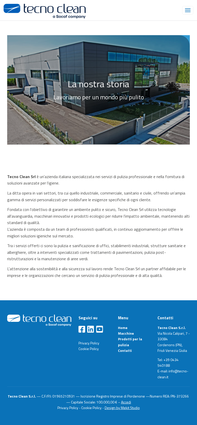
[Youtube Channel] (99, 329)
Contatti (125, 350)
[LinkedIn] (90, 329)
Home (122, 327)
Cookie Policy (88, 348)
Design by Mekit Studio (122, 407)
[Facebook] (81, 329)
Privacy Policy (88, 343)
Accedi (126, 402)
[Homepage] (39, 320)
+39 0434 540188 (168, 362)
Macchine (126, 333)
